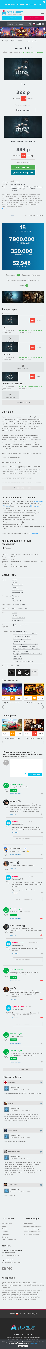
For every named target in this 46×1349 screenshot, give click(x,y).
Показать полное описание (23, 488)
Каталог (5, 1232)
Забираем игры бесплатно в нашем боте (23, 4)
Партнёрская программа (32, 1232)
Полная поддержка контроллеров (25, 644)
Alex (11, 988)
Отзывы (23, 285)
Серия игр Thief (31, 41)
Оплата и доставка (9, 1240)
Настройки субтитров (20, 651)
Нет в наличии (23, 110)
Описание (26, 275)
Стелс (14, 580)
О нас (4, 1226)
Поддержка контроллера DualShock (26, 646)
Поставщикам (7, 1223)
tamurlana (13, 801)
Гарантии (5, 1234)
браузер (35, 533)
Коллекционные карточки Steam (25, 634)
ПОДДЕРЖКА (12, 18)
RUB (37, 24)
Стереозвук (17, 656)
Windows (6, 506)
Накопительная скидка (31, 1229)
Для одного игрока (22, 625)
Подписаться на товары (35, 215)
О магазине (6, 1229)
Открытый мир (17, 590)
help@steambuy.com (12, 1255)
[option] (12, 297)
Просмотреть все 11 (23, 402)
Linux (37, 506)
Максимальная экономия (32, 1226)
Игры (13, 41)
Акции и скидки (28, 1223)
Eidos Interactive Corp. (20, 608)
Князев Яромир (16, 926)
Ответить (13, 814)
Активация (36, 275)
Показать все (35, 672)
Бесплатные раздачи (31, 1234)
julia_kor (13, 862)
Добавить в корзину (23, 172)
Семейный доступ (19, 641)
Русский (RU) (32, 1314)
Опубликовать (35, 774)
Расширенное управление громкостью (27, 654)
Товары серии (12, 275)
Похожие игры (33, 280)
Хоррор (15, 587)
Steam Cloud (17, 659)
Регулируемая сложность (22, 636)
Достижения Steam (20, 631)
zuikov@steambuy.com (13, 1263)
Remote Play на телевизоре (23, 661)
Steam (20, 41)
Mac (31, 506)
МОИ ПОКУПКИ (34, 18)
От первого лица (18, 618)
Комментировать (15, 794)
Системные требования (16, 280)
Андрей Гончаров (16, 849)
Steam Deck (16, 601)
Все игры (5, 41)
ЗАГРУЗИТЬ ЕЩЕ (23, 1069)
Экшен (14, 582)
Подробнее (5, 209)
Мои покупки (38, 501)
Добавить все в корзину (9, 313)
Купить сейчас (23, 167)
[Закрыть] (44, 2)
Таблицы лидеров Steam (22, 639)
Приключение (17, 585)
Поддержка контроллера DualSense (26, 649)
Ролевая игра (17, 592)
